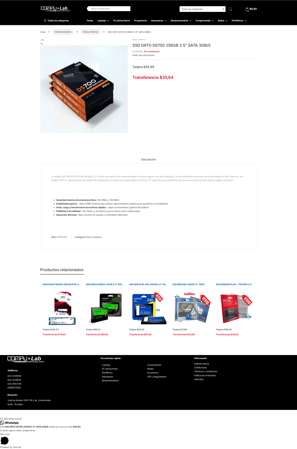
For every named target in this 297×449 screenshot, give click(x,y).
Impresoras (157, 20)
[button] (41, 43)
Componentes (203, 20)
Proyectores (140, 20)
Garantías (199, 379)
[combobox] (108, 8)
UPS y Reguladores (156, 376)
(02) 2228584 (14, 376)
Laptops (101, 20)
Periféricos (237, 20)
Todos (90, 20)
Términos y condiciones (205, 371)
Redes (221, 20)
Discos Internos (90, 31)
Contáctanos (200, 367)
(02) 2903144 (14, 383)
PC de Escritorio (110, 368)
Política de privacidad (205, 375)
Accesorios (152, 372)
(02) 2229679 (14, 380)
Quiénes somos (201, 363)
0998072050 (14, 387)
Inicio (42, 31)
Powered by (10, 447)
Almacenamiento (179, 20)
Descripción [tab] (148, 159)
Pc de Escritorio (121, 20)
